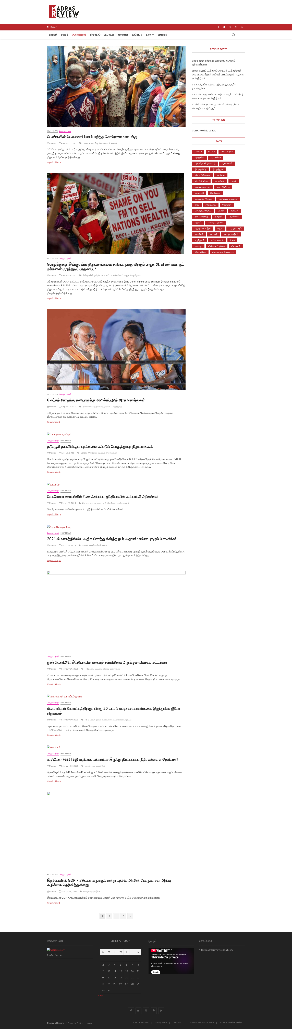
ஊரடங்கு (94, 143)
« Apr (100, 995)
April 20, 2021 (67, 452)
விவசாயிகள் (115, 669)
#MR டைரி (52, 26)
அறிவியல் (162, 34)
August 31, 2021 (68, 143)
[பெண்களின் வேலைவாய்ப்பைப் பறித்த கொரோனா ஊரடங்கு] (116, 86)
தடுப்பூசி (101, 452)
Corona (86, 143)
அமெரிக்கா (216, 157)
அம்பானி (92, 719)
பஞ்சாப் (198, 222)
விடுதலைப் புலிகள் (216, 246)
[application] (171, 961)
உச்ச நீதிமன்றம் (201, 181)
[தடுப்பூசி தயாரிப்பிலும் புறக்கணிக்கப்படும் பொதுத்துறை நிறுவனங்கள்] (116, 434)
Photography (227, 151)
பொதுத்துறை (135, 275)
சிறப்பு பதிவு (210, 204)
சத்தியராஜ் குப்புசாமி (228, 198)
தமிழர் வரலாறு (201, 216)
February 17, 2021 (69, 766)
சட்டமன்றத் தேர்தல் (203, 198)
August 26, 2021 (68, 275)
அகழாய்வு (199, 157)
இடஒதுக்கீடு (200, 169)
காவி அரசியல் (223, 187)
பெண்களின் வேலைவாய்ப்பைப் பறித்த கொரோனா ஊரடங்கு (92, 136)
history (211, 151)
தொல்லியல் (234, 216)
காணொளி (123, 34)
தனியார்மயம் (118, 275)
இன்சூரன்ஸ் (88, 275)
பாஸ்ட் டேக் (100, 766)
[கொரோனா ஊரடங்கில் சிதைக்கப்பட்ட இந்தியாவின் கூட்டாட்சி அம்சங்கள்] (116, 485)
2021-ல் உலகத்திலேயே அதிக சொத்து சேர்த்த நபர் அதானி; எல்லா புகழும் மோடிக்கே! (111, 538)
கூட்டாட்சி (103, 503)
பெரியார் (213, 234)
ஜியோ (98, 719)
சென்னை (226, 204)
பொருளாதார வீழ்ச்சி (91, 891)
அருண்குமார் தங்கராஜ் (205, 163)
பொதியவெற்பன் (231, 234)
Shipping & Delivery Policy (231, 1022)
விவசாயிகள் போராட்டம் (122, 719)
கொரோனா (103, 143)
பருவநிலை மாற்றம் (203, 228)
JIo (86, 719)
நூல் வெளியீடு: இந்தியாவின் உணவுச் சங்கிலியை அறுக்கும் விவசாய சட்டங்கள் (107, 662)
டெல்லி (221, 210)
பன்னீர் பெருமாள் (215, 222)
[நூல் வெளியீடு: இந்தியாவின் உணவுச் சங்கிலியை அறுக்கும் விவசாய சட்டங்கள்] (116, 611)
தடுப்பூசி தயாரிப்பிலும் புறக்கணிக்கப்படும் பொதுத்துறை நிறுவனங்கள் (100, 446)
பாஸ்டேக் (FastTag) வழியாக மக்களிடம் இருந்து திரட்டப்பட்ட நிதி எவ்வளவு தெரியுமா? (112, 759)
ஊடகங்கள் (219, 181)
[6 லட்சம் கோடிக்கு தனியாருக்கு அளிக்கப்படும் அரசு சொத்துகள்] (116, 349)
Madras (52, 143)
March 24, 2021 (68, 503)
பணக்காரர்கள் (95, 545)
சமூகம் (64, 34)
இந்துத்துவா (218, 169)
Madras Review (55, 1022)
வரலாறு (198, 246)
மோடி (104, 545)
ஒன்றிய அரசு (99, 275)
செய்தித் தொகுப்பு (203, 210)
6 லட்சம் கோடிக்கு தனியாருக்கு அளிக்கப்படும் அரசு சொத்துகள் (96, 399)
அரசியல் (53, 34)
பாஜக (127, 275)
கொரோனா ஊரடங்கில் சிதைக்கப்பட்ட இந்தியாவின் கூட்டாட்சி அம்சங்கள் (103, 496)
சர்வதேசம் (95, 34)
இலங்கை (221, 175)
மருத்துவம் (199, 240)
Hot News (52, 131)
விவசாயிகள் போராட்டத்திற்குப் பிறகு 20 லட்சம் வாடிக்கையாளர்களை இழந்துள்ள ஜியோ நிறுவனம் (113, 711)
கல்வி (233, 181)
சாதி (197, 204)
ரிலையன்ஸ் (107, 719)
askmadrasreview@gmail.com (217, 949)
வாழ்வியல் (137, 34)
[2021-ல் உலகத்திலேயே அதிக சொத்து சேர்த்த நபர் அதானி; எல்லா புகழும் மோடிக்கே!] (116, 527)
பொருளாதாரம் (79, 34)
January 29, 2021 (69, 891)
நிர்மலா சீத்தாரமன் (102, 406)
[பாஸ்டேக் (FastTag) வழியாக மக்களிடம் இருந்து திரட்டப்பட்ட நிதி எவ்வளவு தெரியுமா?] (116, 747)
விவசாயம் (235, 246)
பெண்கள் (113, 143)
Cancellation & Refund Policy (201, 1022)
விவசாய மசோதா (102, 669)
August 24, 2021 (68, 406)
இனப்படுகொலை (202, 175)
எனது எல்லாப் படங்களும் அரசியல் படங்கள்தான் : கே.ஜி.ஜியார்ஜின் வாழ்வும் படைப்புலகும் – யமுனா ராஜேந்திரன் (218, 74)
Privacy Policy (161, 1022)
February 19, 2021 (69, 719)
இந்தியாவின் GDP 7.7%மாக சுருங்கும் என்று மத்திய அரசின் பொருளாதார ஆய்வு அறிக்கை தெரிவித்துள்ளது (109, 882)
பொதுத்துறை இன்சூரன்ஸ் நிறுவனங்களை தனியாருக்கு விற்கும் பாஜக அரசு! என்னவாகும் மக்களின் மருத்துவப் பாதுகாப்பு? (115, 266)
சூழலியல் (109, 34)
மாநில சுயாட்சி (123, 503)
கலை (148, 34)
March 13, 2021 (68, 545)
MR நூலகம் (89, 669)
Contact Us (177, 1022)
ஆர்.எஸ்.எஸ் (227, 163)
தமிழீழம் (218, 216)
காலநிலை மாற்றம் (202, 187)
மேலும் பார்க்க (59, 162)
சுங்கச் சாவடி (90, 766)
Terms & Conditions (140, 1022)
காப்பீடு (109, 275)
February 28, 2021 (69, 669)
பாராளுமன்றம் (235, 228)
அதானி (85, 545)
